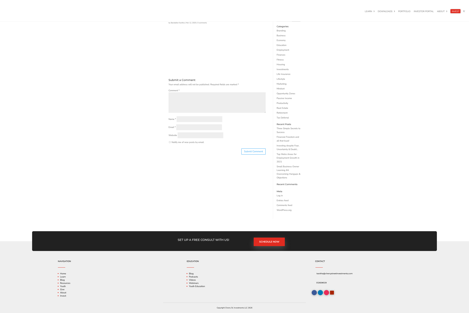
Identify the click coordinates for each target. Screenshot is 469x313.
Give (62, 289)
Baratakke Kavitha (177, 23)
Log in (280, 195)
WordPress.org (284, 210)
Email (172, 127)
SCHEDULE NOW (269, 241)
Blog (62, 279)
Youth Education (197, 286)
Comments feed (284, 205)
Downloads (385, 11)
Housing (281, 64)
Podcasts (193, 276)
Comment (174, 90)
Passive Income (284, 98)
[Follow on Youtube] (332, 293)
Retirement (282, 112)
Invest (455, 11)
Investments (283, 69)
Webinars (194, 283)
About (441, 11)
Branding (281, 30)
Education (281, 45)
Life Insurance (283, 74)
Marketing (282, 83)
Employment (283, 49)
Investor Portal (424, 11)
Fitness (280, 59)
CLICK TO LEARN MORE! (447, 4)
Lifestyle (281, 79)
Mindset (281, 88)
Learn (368, 11)
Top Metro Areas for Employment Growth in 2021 (288, 158)
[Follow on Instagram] (326, 292)
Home (63, 273)
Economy (281, 40)
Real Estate (282, 108)
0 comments (202, 23)
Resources (65, 283)
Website (173, 135)
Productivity (282, 103)
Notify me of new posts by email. (188, 142)
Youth (63, 286)
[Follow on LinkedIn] (320, 292)
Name (172, 119)
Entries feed (283, 200)
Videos (192, 279)
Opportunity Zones (286, 93)
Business (281, 35)
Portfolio (404, 11)
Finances (281, 54)
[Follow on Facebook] (314, 292)
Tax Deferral (283, 117)
